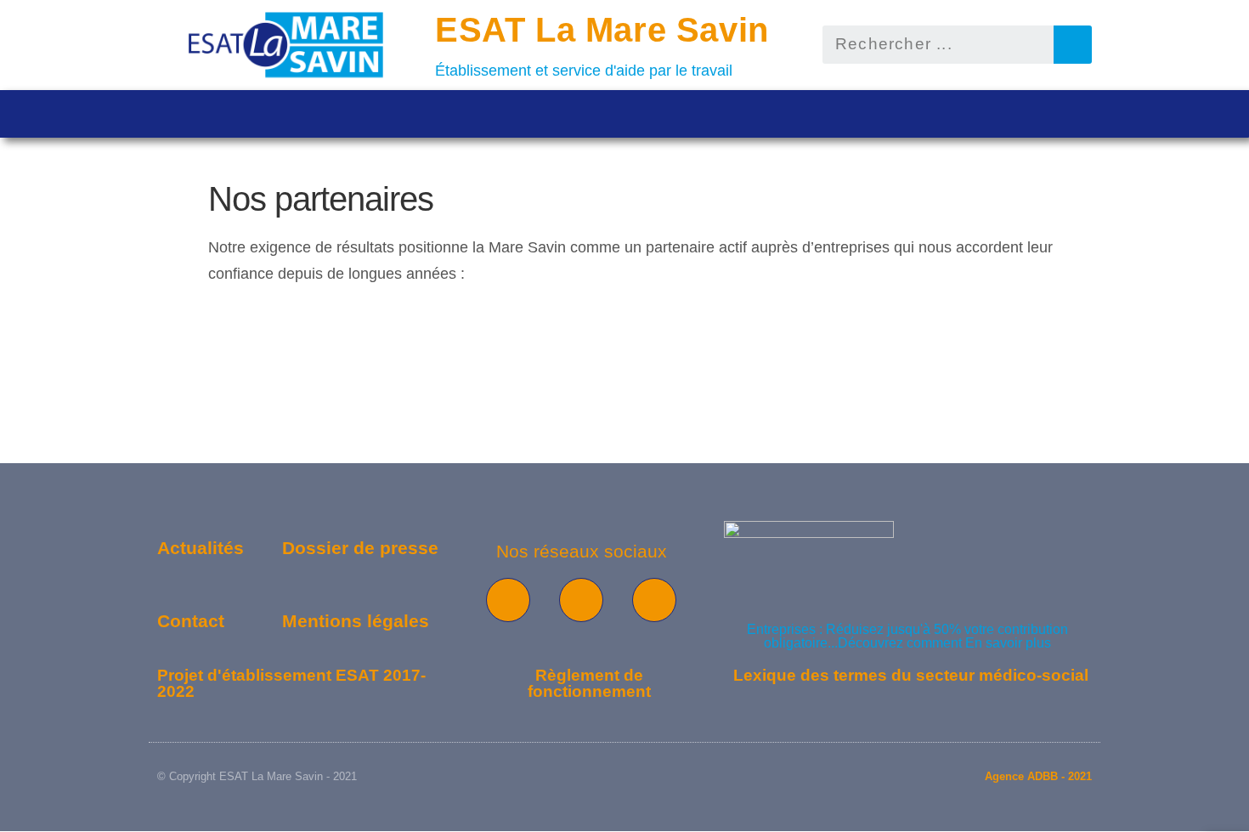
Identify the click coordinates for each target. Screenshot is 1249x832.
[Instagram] (654, 600)
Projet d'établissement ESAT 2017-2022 (291, 683)
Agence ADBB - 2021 (1038, 776)
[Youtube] (581, 600)
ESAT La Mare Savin (602, 29)
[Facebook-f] (508, 600)
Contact (190, 621)
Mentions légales (355, 621)
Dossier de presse (360, 547)
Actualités (200, 547)
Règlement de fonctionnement (589, 683)
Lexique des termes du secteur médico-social (910, 675)
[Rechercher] (1073, 44)
